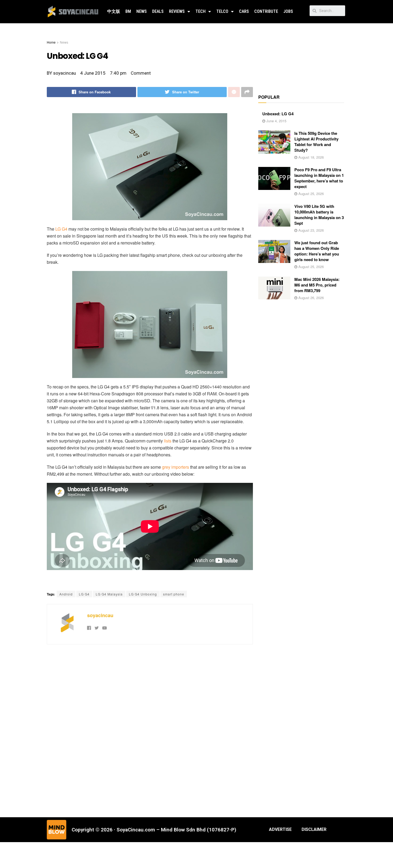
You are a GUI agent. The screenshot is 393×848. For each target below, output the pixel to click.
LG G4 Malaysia (109, 594)
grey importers (175, 467)
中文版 (113, 11)
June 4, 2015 (275, 120)
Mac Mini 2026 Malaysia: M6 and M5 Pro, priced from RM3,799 (317, 284)
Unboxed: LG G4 (278, 114)
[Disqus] (150, 730)
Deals (158, 11)
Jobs (288, 11)
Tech (200, 11)
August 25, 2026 (310, 193)
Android (66, 594)
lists (167, 441)
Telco (222, 11)
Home (51, 42)
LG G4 (61, 229)
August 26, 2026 (310, 297)
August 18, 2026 (310, 157)
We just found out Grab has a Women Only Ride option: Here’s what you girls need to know (316, 251)
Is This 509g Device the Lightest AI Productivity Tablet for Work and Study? (316, 141)
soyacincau (100, 615)
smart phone (173, 594)
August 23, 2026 (310, 230)
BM (128, 11)
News (141, 11)
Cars (244, 11)
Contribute (266, 11)
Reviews (177, 11)
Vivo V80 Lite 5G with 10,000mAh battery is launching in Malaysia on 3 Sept (319, 214)
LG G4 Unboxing (143, 594)
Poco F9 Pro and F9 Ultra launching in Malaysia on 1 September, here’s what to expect (319, 178)
